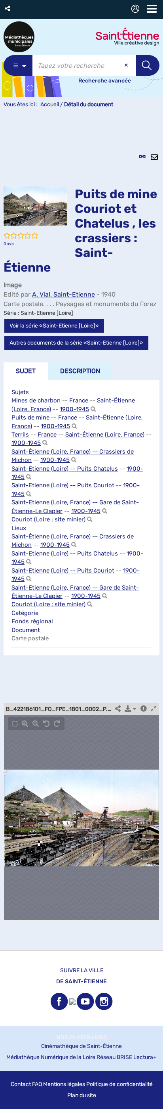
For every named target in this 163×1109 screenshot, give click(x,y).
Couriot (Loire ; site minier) (48, 519)
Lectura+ (145, 1057)
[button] (8, 8)
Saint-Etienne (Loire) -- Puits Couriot (62, 485)
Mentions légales (64, 1084)
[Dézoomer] (35, 724)
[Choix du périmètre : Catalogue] (18, 65)
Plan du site (81, 1095)
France (78, 400)
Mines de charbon (36, 400)
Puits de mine (30, 417)
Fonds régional (32, 621)
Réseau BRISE (114, 1057)
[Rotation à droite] (57, 724)
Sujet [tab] (26, 371)
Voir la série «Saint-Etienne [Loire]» (54, 325)
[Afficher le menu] (151, 9)
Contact (21, 1084)
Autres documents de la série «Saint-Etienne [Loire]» (76, 342)
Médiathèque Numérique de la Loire (50, 1057)
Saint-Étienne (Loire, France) (104, 434)
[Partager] (118, 709)
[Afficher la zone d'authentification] (137, 9)
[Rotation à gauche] (46, 724)
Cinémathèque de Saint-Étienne (81, 1046)
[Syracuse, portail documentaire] (19, 36)
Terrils (20, 434)
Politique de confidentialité (119, 1084)
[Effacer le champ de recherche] (127, 65)
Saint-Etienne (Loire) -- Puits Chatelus (64, 468)
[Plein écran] (153, 709)
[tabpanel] (81, 534)
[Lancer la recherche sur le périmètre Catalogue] (147, 65)
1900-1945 (74, 409)
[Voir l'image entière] (14, 724)
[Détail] (143, 709)
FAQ (37, 1084)
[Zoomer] (25, 724)
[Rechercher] (93, 409)
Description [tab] (80, 371)
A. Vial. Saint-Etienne (63, 294)
